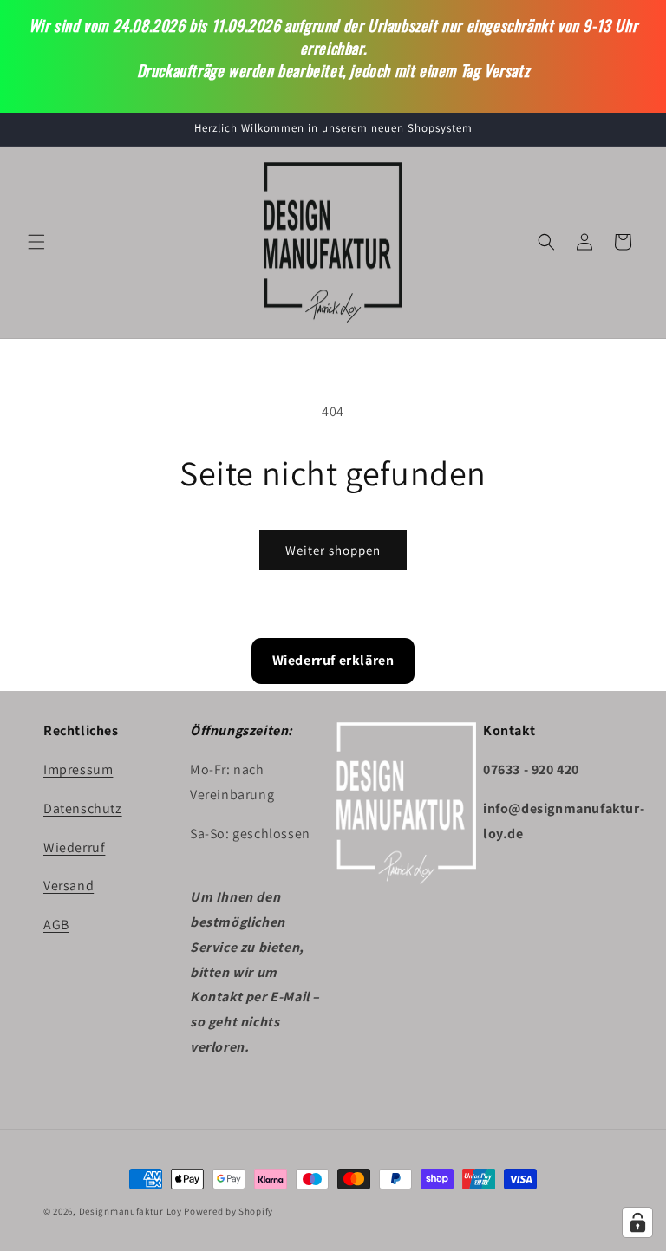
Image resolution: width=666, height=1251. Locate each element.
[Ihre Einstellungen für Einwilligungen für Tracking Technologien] (637, 1222)
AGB (56, 924)
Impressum (78, 769)
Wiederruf (74, 847)
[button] (36, 242)
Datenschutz (82, 808)
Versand (68, 885)
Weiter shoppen (333, 550)
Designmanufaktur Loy (130, 1211)
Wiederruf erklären (333, 660)
